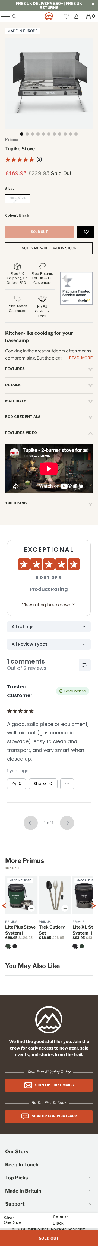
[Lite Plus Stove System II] (15, 946)
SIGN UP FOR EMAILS (54, 1085)
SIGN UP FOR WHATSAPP (54, 1116)
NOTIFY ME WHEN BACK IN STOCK (49, 248)
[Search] (14, 16)
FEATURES (15, 369)
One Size (18, 198)
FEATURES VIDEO (21, 433)
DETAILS (13, 385)
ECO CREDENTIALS (22, 417)
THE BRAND (16, 504)
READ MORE (81, 358)
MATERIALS (15, 401)
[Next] (93, 916)
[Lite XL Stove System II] (75, 946)
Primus (11, 140)
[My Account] (76, 16)
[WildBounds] (48, 16)
